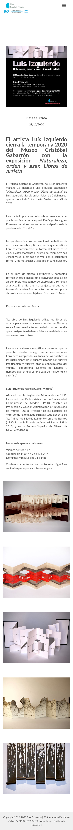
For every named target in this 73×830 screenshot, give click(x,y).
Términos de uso (43, 821)
